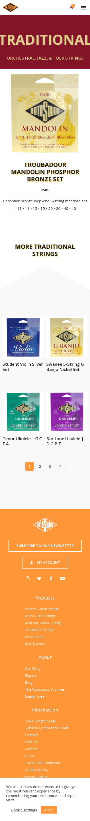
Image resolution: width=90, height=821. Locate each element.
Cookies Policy (36, 769)
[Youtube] (62, 578)
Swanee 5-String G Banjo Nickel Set (65, 366)
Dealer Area (34, 696)
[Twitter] (39, 578)
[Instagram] (27, 578)
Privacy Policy (36, 776)
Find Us (31, 742)
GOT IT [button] (49, 809)
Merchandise (35, 643)
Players (31, 675)
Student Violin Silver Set (22, 366)
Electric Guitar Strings (42, 609)
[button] (83, 7)
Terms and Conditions (43, 762)
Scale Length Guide (40, 721)
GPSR (29, 755)
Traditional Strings (39, 629)
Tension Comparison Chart (46, 728)
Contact (31, 735)
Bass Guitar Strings (40, 615)
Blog (28, 682)
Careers (31, 749)
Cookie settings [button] (24, 810)
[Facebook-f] (51, 578)
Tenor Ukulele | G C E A (22, 441)
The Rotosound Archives (45, 689)
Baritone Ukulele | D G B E (65, 441)
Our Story (32, 668)
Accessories (34, 636)
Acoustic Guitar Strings (43, 622)
